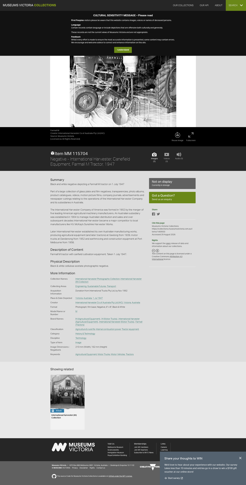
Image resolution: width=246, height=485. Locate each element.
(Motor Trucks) (110, 319)
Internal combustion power (108, 329)
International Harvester (129, 319)
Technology (80, 338)
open (168, 243)
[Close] (240, 458)
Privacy (75, 468)
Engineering (81, 286)
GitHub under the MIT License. (120, 476)
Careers (164, 447)
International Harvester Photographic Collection (97, 279)
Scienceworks (113, 450)
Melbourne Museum (115, 447)
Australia (88, 298)
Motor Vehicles (118, 354)
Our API (204, 5)
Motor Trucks (104, 354)
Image (78, 342)
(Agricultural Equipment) (89, 319)
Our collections (183, 5)
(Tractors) (79, 325)
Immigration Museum (116, 452)
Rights (92, 468)
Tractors (130, 354)
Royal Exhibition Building (117, 455)
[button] (236, 5)
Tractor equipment (130, 329)
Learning (164, 450)
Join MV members (141, 447)
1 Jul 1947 (98, 298)
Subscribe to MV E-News (143, 452)
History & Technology (85, 334)
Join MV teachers (141, 450)
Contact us (101, 468)
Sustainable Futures (96, 286)
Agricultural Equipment (86, 354)
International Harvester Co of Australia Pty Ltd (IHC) (99, 303)
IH (76, 319)
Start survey (174, 478)
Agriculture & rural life (85, 329)
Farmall (139, 322)
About (218, 5)
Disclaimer (84, 468)
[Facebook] (153, 214)
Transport (111, 286)
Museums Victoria (29, 5)
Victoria (79, 298)
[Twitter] (158, 214)
